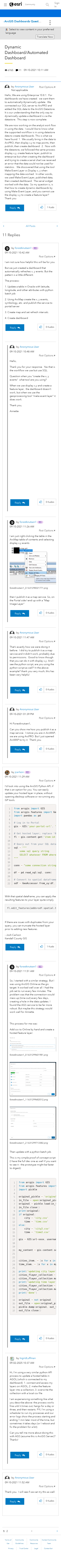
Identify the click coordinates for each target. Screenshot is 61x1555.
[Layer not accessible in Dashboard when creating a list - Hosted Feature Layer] (57, 226)
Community (30, 4)
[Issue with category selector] (4, 226)
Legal (36, 1548)
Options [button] (50, 23)
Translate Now (45, 36)
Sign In (56, 4)
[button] (47, 87)
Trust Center (23, 1548)
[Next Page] (57, 1531)
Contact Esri (48, 1548)
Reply (13, 207)
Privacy (10, 1548)
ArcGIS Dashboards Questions (24, 21)
